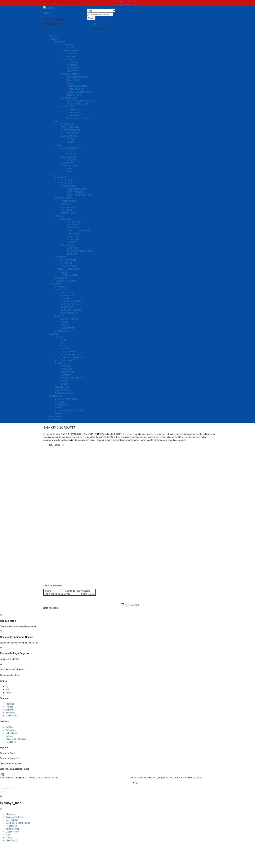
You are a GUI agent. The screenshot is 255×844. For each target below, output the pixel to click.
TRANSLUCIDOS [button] (69, 186)
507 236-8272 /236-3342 (127, 1)
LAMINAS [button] (65, 218)
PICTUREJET (67, 209)
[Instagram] (3, 774)
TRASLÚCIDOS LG (70, 127)
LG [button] (56, 121)
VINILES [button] (53, 38)
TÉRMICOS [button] (60, 257)
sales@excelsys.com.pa (126, 4)
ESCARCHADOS (69, 265)
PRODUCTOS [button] (55, 395)
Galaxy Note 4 (12, 831)
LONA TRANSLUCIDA (77, 189)
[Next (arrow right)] (4, 791)
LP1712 (70, 139)
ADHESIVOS (61, 401)
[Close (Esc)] (1, 788)
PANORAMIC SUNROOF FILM (81, 100)
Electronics (11, 813)
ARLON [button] (58, 144)
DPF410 (71, 150)
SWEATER (66, 298)
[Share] (4, 788)
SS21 (63, 339)
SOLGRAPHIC (73, 68)
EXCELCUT (72, 47)
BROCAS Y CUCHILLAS (66, 398)
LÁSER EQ (66, 375)
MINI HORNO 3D (69, 313)
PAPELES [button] (59, 316)
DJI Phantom (12, 819)
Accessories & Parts (15, 816)
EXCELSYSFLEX (68, 180)
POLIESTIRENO (74, 239)
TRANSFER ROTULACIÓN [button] (67, 268)
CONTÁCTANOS (57, 419)
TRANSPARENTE (69, 274)
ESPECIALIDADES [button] (69, 74)
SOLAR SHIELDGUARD (78, 103)
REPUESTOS (61, 413)
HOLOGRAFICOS (75, 88)
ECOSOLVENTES (69, 319)
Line (8, 834)
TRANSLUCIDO (68, 200)
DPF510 (71, 153)
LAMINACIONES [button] (69, 136)
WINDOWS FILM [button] (69, 97)
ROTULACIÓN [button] (68, 44)
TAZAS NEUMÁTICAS (71, 310)
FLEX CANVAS (68, 206)
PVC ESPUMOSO (75, 221)
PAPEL (64, 271)
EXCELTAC (72, 53)
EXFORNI (65, 366)
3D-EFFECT (73, 71)
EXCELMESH (67, 183)
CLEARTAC (72, 65)
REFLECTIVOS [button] (68, 106)
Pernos (9, 735)
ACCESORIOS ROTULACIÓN (69, 410)
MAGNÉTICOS (68, 212)
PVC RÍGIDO (73, 224)
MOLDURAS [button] (67, 245)
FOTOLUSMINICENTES (78, 118)
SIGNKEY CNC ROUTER (72, 378)
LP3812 (70, 141)
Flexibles (10, 703)
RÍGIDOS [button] (59, 215)
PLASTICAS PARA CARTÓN (80, 251)
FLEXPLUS (66, 262)
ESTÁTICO (66, 203)
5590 (69, 171)
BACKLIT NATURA (75, 192)
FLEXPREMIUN (68, 260)
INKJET (64, 324)
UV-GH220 (66, 348)
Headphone (11, 825)
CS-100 (64, 342)
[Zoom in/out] (10, 788)
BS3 (63, 345)
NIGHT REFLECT (75, 115)
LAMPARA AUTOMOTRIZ (79, 91)
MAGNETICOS (74, 94)
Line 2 (9, 837)
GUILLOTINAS (62, 386)
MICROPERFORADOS (77, 77)
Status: (46, 585)
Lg (7, 686)
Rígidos (9, 706)
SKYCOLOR (66, 369)
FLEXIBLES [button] (60, 177)
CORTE (64, 383)
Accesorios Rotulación (16, 738)
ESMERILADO (73, 79)
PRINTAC (71, 56)
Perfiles (9, 727)
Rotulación (11, 741)
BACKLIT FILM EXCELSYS (79, 195)
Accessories (11, 840)
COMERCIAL (73, 109)
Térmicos (10, 709)
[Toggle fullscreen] (7, 788)
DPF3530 (71, 159)
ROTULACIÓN (68, 124)
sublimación (11, 715)
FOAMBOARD (73, 227)
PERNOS (59, 407)
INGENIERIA (73, 112)
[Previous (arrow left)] (1, 791)
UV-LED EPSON (68, 351)
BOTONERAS (61, 286)
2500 (69, 168)
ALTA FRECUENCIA (70, 304)
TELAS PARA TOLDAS (65, 280)
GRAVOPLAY (73, 233)
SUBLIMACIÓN (68, 327)
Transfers (10, 712)
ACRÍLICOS (72, 236)
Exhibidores (11, 732)
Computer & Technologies (18, 822)
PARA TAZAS (67, 307)
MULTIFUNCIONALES (71, 301)
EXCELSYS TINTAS (70, 354)
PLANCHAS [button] (60, 289)
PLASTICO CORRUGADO (79, 230)
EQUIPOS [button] (54, 333)
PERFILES (72, 254)
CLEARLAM (72, 62)
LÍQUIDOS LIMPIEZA (65, 360)
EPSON (64, 381)
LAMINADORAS (62, 389)
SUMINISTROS (62, 330)
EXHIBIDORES (62, 404)
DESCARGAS (55, 416)
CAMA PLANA (67, 372)
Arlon (8, 692)
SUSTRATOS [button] (55, 174)
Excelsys (47, 12)
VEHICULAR (67, 162)
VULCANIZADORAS (64, 392)
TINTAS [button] (58, 336)
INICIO (52, 35)
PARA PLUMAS (68, 295)
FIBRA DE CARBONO (77, 85)
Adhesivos (10, 729)
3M (7, 689)
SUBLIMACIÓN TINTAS (72, 357)
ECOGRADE (73, 133)
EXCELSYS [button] (60, 41)
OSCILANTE (67, 292)
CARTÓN (71, 242)
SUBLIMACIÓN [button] (56, 283)
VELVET (71, 82)
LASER (64, 321)
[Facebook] (1, 774)
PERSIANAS (61, 277)
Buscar (91, 18)
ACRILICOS (72, 248)
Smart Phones (12, 828)
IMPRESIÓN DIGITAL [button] (71, 50)
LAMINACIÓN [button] (67, 59)
